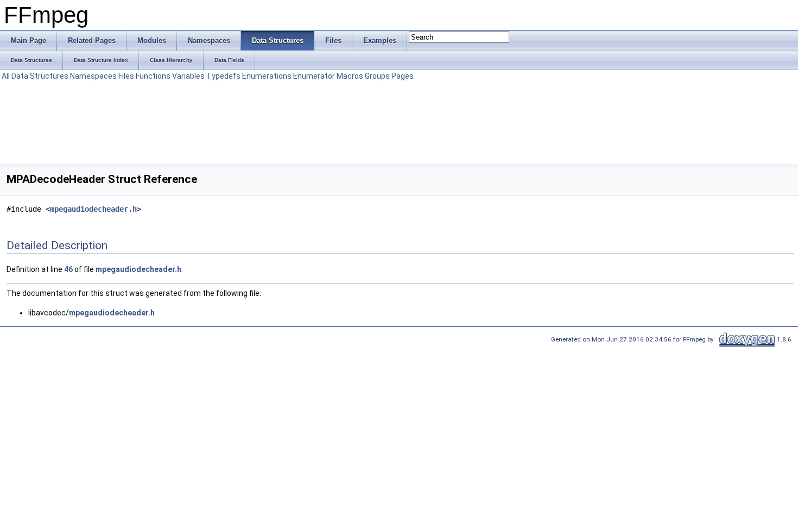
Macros (350, 76)
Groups (377, 76)
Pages (402, 76)
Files (126, 76)
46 (68, 269)
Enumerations (267, 76)
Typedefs (223, 76)
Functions (153, 76)
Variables (188, 76)
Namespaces (93, 76)
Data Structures (39, 76)
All (6, 76)
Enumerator (314, 76)
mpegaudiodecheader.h (93, 209)
